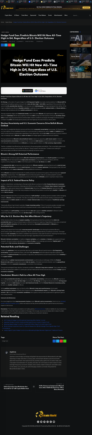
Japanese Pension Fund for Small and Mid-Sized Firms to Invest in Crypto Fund (26, 322)
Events (50, 15)
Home (2, 22)
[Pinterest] (9, 45)
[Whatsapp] (13, 45)
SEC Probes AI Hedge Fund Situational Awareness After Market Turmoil (24, 320)
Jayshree (4, 41)
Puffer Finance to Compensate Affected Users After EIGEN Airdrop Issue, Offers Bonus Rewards (51, 387)
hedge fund (5, 341)
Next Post (59, 383)
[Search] (90, 15)
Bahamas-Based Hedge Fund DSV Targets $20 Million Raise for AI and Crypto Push (27, 324)
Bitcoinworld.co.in (40, 309)
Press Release (42, 15)
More (66, 15)
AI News (16, 15)
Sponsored (33, 15)
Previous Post (9, 384)
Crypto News (8, 15)
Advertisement (58, 15)
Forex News (24, 15)
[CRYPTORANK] (90, 2)
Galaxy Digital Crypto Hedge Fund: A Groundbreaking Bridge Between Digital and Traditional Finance (33, 330)
